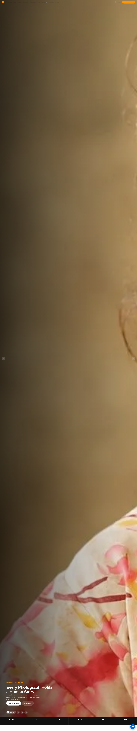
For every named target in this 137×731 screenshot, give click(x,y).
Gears (39, 2)
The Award (9, 2)
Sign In (119, 2)
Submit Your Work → (129, 2)
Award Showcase (17, 2)
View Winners (27, 703)
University (44, 2)
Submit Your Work (14, 703)
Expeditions (51, 2)
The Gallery (26, 2)
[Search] (115, 2)
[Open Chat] (132, 726)
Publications (33, 2)
